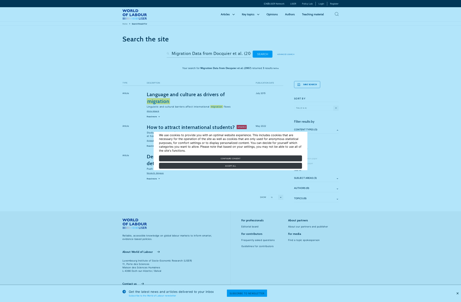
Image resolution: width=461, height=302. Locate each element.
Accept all (230, 166)
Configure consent (230, 158)
